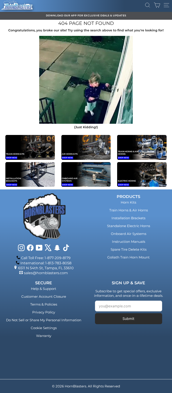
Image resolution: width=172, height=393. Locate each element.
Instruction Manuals (128, 241)
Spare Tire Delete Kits (128, 249)
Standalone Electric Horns (128, 226)
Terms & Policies (43, 304)
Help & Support (43, 289)
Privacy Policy (43, 312)
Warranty (43, 336)
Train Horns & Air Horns (128, 210)
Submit (128, 318)
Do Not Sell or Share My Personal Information (43, 320)
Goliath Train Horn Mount (128, 257)
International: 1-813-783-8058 (45, 263)
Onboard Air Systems (128, 234)
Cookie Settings (44, 328)
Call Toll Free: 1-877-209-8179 (46, 258)
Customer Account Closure (43, 296)
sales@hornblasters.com (46, 273)
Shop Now (11, 157)
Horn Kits (128, 202)
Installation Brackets (128, 218)
